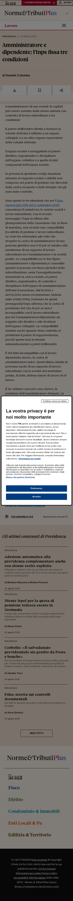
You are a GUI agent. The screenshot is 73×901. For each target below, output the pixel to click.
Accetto (36, 496)
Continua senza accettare (55, 401)
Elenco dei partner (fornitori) (20, 477)
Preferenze (36, 488)
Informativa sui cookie (30, 459)
